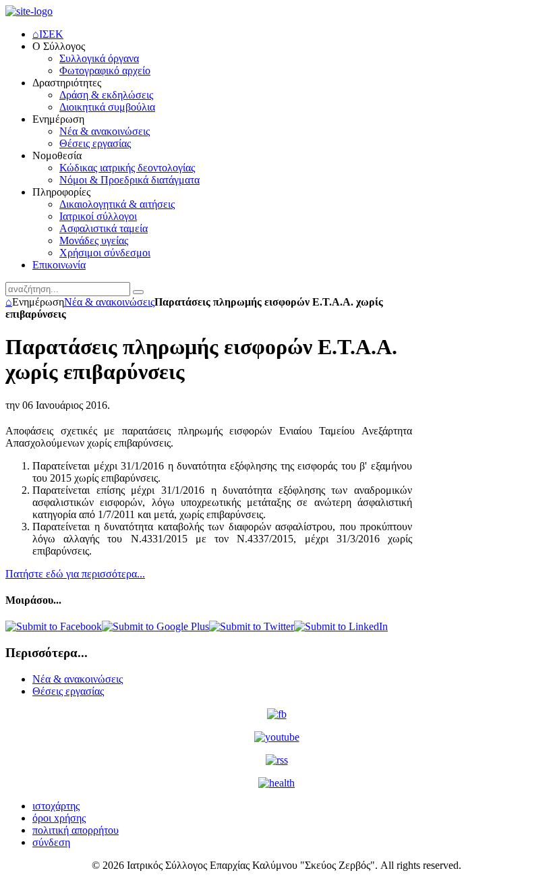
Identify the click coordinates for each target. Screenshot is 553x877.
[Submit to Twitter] (251, 626)
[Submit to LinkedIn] (341, 626)
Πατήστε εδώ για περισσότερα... (75, 573)
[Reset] (138, 292)
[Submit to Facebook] (53, 626)
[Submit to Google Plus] (155, 626)
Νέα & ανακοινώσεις (109, 302)
